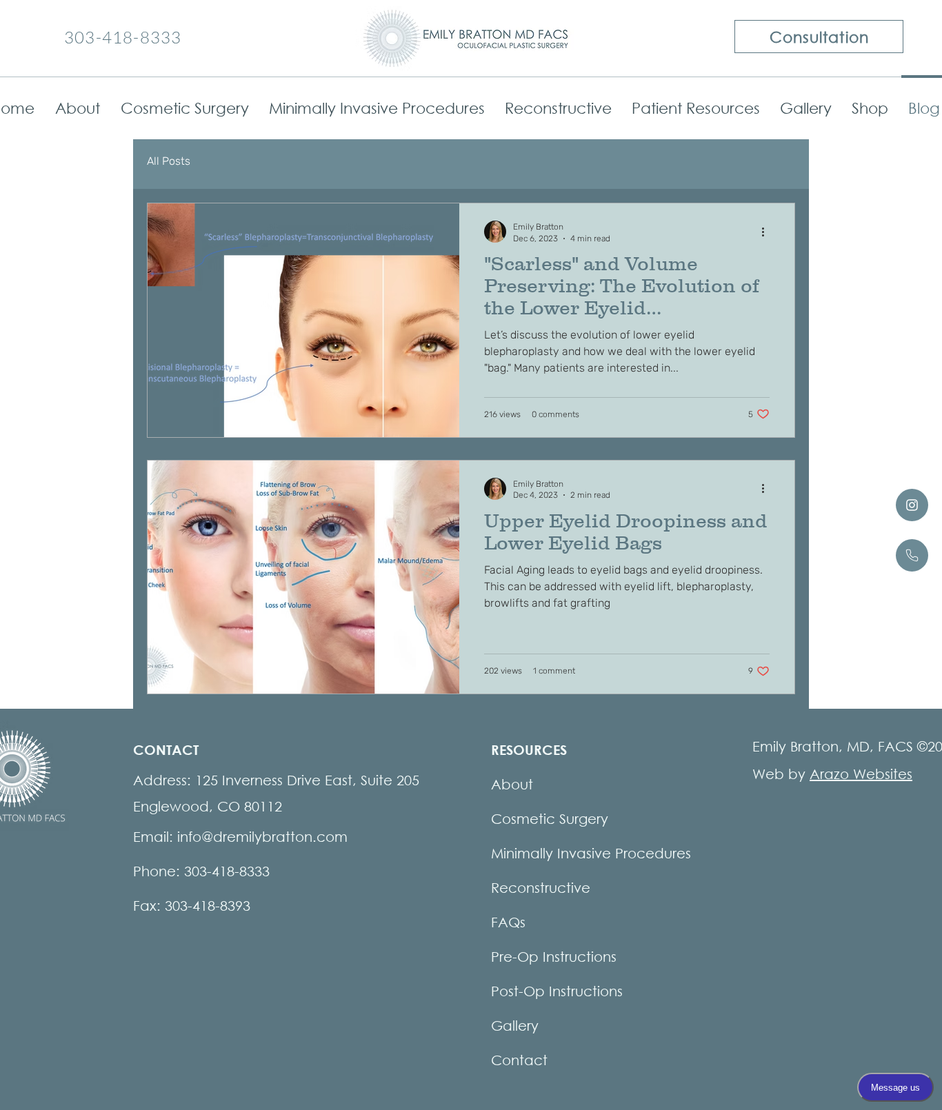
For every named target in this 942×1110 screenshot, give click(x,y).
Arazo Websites (861, 774)
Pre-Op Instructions (554, 957)
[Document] (912, 555)
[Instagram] (912, 505)
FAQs (508, 922)
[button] (184, 101)
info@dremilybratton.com (262, 837)
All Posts (168, 161)
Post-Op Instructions (557, 991)
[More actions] (767, 231)
